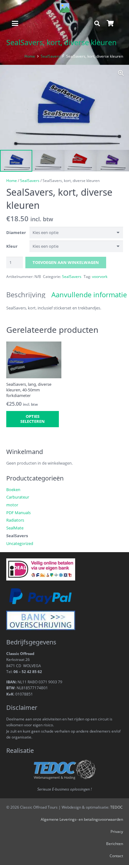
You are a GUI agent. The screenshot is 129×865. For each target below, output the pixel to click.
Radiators (15, 520)
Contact (116, 855)
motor (12, 505)
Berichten (114, 843)
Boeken (13, 489)
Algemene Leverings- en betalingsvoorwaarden (82, 819)
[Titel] (64, 7)
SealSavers (50, 56)
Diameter (16, 232)
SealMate (14, 528)
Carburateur (17, 497)
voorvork (99, 276)
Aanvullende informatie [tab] (89, 294)
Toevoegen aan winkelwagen (66, 262)
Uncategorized (19, 543)
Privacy (117, 831)
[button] (15, 23)
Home (29, 56)
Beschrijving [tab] (25, 294)
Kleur (12, 246)
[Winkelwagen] (110, 23)
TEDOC (116, 807)
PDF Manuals (18, 512)
